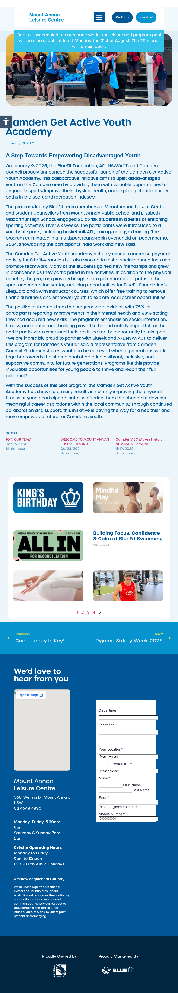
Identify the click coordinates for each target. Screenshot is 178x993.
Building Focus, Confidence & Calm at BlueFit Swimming (128, 536)
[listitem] (89, 41)
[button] (6, 122)
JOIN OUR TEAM (18, 439)
